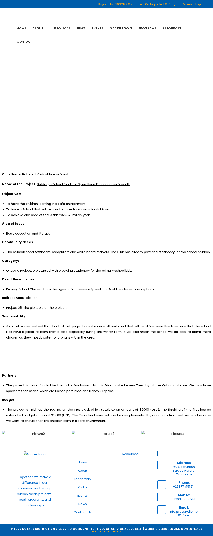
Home (82, 462)
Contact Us (83, 512)
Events (82, 495)
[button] (6, 433)
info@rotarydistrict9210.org (158, 4)
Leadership (82, 479)
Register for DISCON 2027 (115, 4)
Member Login (192, 4)
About (82, 470)
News (82, 504)
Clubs (82, 487)
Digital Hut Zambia (106, 532)
